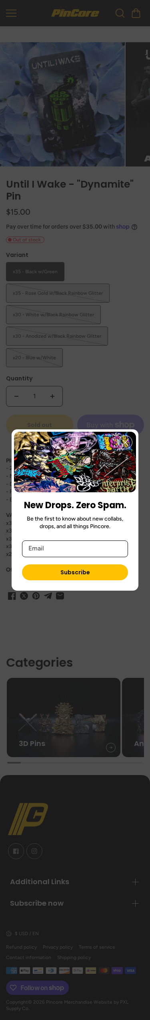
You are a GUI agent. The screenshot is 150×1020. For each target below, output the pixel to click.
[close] (125, 442)
